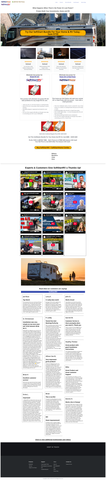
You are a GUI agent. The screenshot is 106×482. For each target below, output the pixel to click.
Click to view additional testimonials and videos (53, 440)
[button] (22, 272)
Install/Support (76, 2)
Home (56, 2)
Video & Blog (83, 2)
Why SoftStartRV (68, 2)
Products (61, 2)
